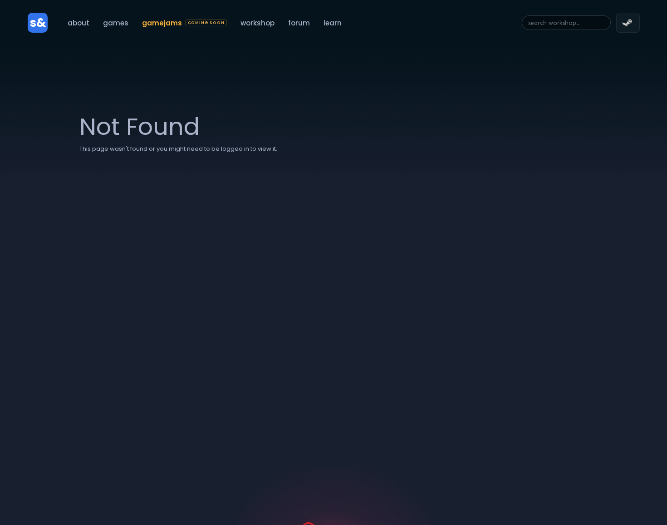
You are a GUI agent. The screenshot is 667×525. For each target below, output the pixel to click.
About (78, 23)
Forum (299, 23)
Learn (333, 23)
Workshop (257, 23)
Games (115, 23)
